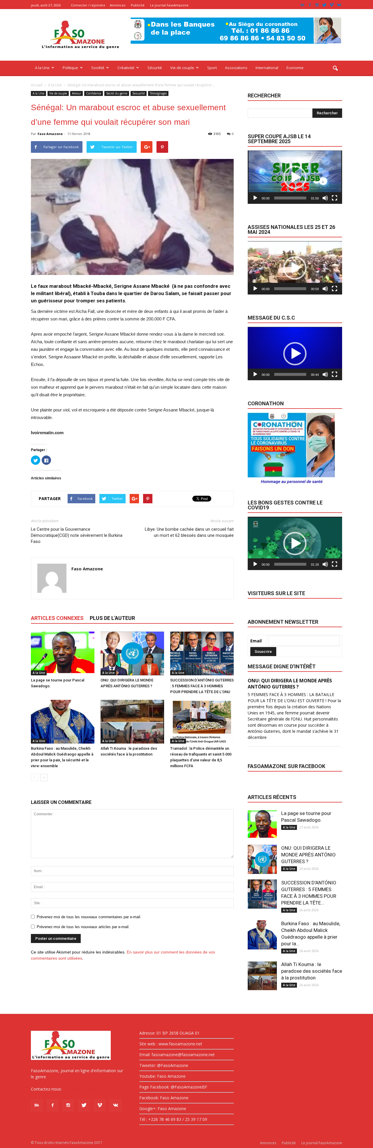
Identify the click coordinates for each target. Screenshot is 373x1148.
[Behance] (302, 5)
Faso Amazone (50, 134)
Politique (70, 67)
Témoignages (158, 93)
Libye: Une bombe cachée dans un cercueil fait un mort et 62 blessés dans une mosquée (189, 532)
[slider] (290, 198)
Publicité (138, 5)
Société (97, 67)
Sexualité (138, 93)
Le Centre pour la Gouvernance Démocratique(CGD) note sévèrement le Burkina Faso (76, 535)
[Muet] (325, 198)
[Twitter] (324, 5)
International (267, 67)
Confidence (93, 93)
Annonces (117, 5)
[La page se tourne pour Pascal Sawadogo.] (62, 653)
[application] (295, 177)
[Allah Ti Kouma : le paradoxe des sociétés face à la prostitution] (132, 722)
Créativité (125, 67)
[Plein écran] (334, 198)
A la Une (42, 67)
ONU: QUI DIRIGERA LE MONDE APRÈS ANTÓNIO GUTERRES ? (308, 854)
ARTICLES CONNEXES (57, 618)
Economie (295, 67)
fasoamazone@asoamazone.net (94, 1089)
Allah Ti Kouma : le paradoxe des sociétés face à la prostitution (311, 971)
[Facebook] (310, 5)
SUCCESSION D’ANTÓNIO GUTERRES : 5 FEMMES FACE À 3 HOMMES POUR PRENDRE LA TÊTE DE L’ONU (202, 686)
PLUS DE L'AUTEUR (112, 618)
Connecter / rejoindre (88, 5)
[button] (335, 69)
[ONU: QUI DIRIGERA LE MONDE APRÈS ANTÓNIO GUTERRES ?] (132, 653)
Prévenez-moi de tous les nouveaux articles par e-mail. (83, 927)
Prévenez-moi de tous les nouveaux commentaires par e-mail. (89, 917)
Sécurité (154, 67)
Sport (212, 67)
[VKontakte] (339, 5)
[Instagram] (317, 5)
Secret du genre (116, 93)
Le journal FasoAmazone (169, 5)
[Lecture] (255, 198)
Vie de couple (182, 67)
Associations (236, 67)
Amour (76, 93)
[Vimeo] (331, 5)
